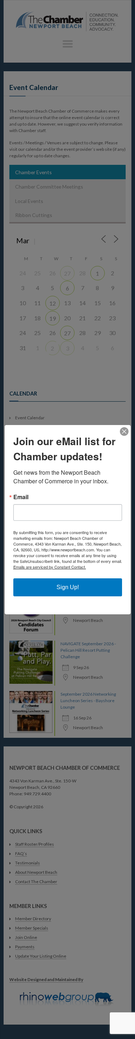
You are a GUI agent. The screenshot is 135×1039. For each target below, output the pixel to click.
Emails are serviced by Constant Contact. (49, 567)
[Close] (124, 431)
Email (20, 497)
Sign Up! (68, 587)
